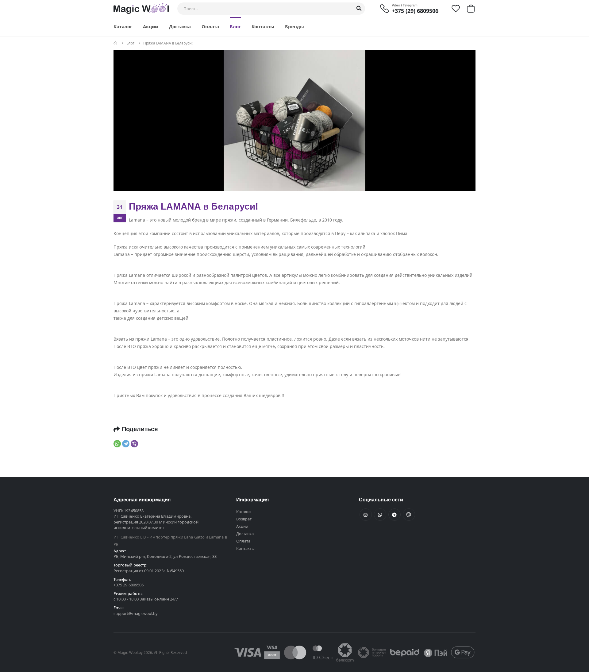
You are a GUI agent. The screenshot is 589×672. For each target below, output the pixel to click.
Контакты (263, 26)
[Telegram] (125, 443)
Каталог (123, 26)
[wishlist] (456, 8)
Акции (150, 26)
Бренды (294, 26)
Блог (235, 26)
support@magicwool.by (136, 613)
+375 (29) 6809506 (415, 10)
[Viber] (134, 443)
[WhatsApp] (117, 443)
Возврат (244, 519)
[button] (470, 8)
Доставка (180, 26)
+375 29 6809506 (129, 585)
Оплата (210, 26)
